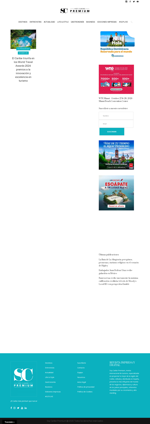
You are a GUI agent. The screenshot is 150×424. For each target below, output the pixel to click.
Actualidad (49, 372)
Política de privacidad (85, 387)
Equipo (80, 372)
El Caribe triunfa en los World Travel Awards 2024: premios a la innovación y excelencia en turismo (23, 69)
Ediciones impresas (53, 391)
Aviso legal (81, 382)
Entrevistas (49, 367)
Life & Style (49, 377)
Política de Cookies (84, 391)
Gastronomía (50, 382)
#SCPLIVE (49, 396)
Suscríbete (81, 363)
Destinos (48, 363)
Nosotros (81, 377)
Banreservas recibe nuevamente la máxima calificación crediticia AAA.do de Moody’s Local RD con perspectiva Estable (118, 281)
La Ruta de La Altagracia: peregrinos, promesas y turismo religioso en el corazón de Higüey (119, 262)
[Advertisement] (119, 232)
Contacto (81, 367)
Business (48, 387)
